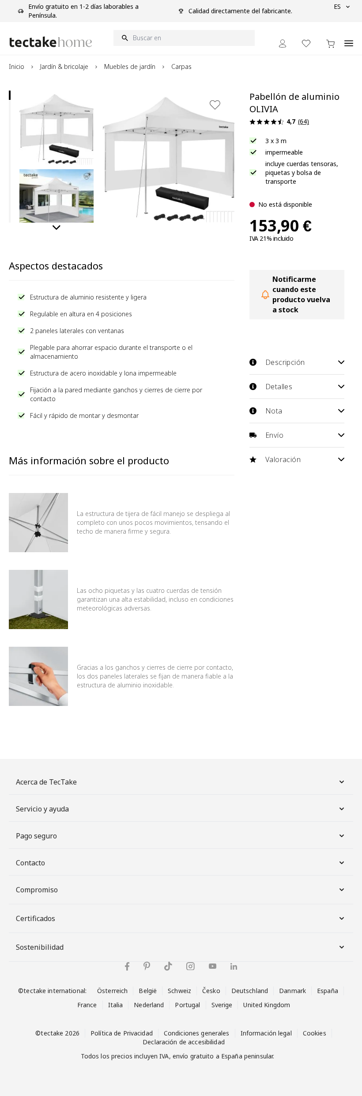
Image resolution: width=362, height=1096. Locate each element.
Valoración (283, 459)
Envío (274, 435)
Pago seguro (36, 836)
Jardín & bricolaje (64, 66)
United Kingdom (266, 1005)
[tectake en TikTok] (168, 966)
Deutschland (249, 990)
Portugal (187, 1005)
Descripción (285, 362)
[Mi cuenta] (282, 43)
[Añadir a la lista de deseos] (215, 104)
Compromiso (37, 890)
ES (337, 6)
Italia (115, 1005)
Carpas (181, 66)
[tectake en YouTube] (212, 966)
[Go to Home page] (51, 42)
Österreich (112, 990)
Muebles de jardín (129, 66)
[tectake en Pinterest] (146, 966)
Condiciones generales (197, 1033)
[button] (56, 128)
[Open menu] (348, 38)
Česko (211, 990)
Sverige (222, 1005)
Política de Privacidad (121, 1033)
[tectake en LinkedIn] (233, 966)
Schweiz (179, 990)
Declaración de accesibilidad (184, 1042)
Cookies (314, 1033)
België (148, 990)
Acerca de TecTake (46, 782)
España (327, 990)
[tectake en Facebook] (127, 966)
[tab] (10, 95)
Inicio (16, 66)
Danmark (292, 990)
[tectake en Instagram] (190, 966)
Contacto (30, 863)
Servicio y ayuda (42, 809)
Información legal (266, 1033)
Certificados (35, 918)
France (87, 1005)
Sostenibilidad (40, 947)
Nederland (149, 1005)
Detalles (278, 386)
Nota (274, 411)
